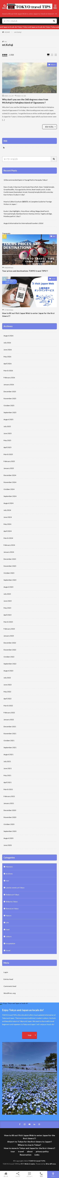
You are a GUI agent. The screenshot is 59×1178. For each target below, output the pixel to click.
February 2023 (9, 629)
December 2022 (10, 643)
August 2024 (8, 503)
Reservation (25, 1154)
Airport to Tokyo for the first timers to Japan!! (29, 1141)
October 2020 (9, 824)
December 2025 (10, 391)
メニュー (29, 1176)
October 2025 (9, 405)
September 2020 (10, 831)
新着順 (4, 55)
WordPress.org (9, 993)
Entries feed (8, 979)
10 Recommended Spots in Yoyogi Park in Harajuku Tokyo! (26, 180)
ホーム (6, 1176)
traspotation (10, 943)
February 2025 (9, 461)
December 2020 (10, 810)
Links (37, 1154)
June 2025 (8, 433)
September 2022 (10, 664)
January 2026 (9, 384)
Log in (6, 972)
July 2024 (7, 510)
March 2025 (8, 454)
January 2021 (9, 803)
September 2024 (10, 496)
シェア (18, 1176)
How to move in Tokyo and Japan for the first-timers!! (29, 1148)
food (7, 929)
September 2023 (10, 580)
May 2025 (7, 440)
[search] (54, 21)
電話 (41, 1176)
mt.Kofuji (17, 32)
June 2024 (8, 517)
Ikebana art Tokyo (12, 895)
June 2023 (8, 601)
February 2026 (9, 377)
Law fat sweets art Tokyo (15, 888)
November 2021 (10, 733)
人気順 (11, 55)
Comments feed (10, 986)
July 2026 (7, 343)
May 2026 (7, 357)
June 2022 (8, 685)
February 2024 (9, 545)
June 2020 (8, 845)
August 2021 (8, 754)
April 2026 (7, 364)
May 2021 (7, 775)
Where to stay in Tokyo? (29, 1145)
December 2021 (10, 726)
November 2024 (10, 482)
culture (8, 936)
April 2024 (7, 531)
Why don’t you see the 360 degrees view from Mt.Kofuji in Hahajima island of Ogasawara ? (25, 101)
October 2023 (9, 573)
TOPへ (53, 1176)
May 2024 (7, 524)
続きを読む (49, 127)
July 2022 (7, 678)
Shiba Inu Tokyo (11, 902)
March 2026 (8, 370)
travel (53, 278)
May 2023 (7, 608)
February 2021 (9, 796)
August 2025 (8, 419)
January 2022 (9, 719)
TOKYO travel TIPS (36, 1161)
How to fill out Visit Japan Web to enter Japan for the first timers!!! (28, 14)
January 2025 (9, 468)
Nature (53, 64)
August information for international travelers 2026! (24, 223)
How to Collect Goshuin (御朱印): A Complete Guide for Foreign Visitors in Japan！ (28, 203)
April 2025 (7, 447)
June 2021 (8, 768)
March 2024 (8, 538)
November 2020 (10, 817)
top (29, 1035)
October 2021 (9, 740)
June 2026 (8, 350)
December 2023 (10, 559)
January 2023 (9, 636)
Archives (9, 874)
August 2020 (8, 838)
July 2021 (7, 761)
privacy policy (42, 1151)
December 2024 (10, 475)
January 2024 (9, 552)
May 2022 (7, 692)
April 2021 (7, 782)
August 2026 (8, 336)
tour (54, 236)
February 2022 (9, 713)
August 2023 (8, 587)
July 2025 (7, 426)
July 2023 (7, 594)
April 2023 (7, 615)
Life (7, 922)
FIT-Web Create (28, 1164)
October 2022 (9, 657)
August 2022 (8, 671)
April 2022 (7, 699)
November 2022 (10, 650)
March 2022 (8, 706)
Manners (9, 867)
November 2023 (10, 566)
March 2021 (8, 789)
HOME (7, 32)
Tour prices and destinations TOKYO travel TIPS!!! (25, 271)
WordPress (51, 1164)
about (30, 1151)
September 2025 (10, 412)
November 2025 (10, 398)
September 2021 (10, 747)
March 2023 (8, 622)
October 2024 (9, 489)
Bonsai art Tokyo (12, 909)
